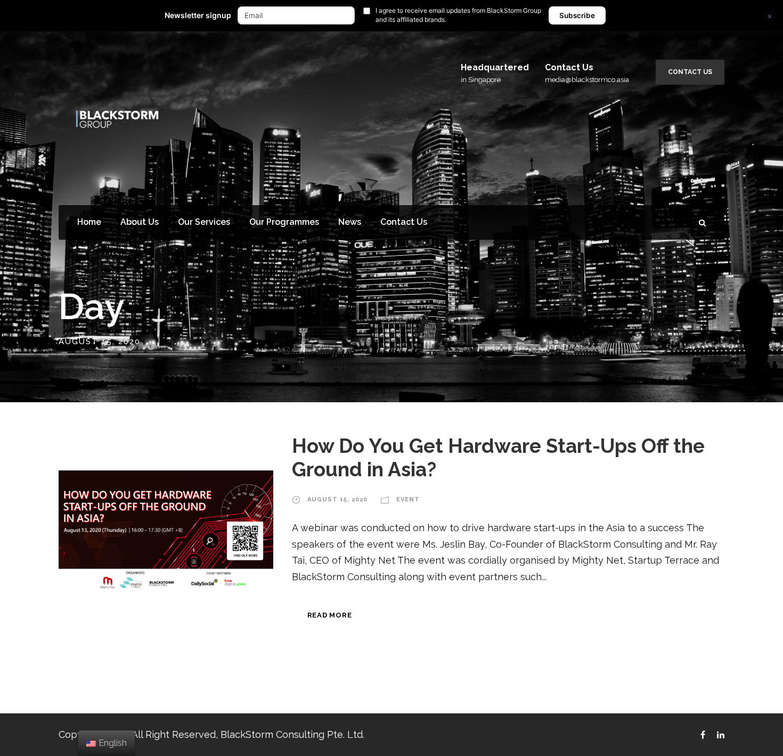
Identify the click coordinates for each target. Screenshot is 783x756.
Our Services (204, 222)
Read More (329, 615)
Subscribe (577, 15)
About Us (139, 222)
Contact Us (690, 72)
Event (408, 499)
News (349, 222)
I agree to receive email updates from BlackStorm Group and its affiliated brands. (458, 14)
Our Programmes (284, 222)
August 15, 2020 (337, 499)
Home (89, 222)
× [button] (769, 16)
